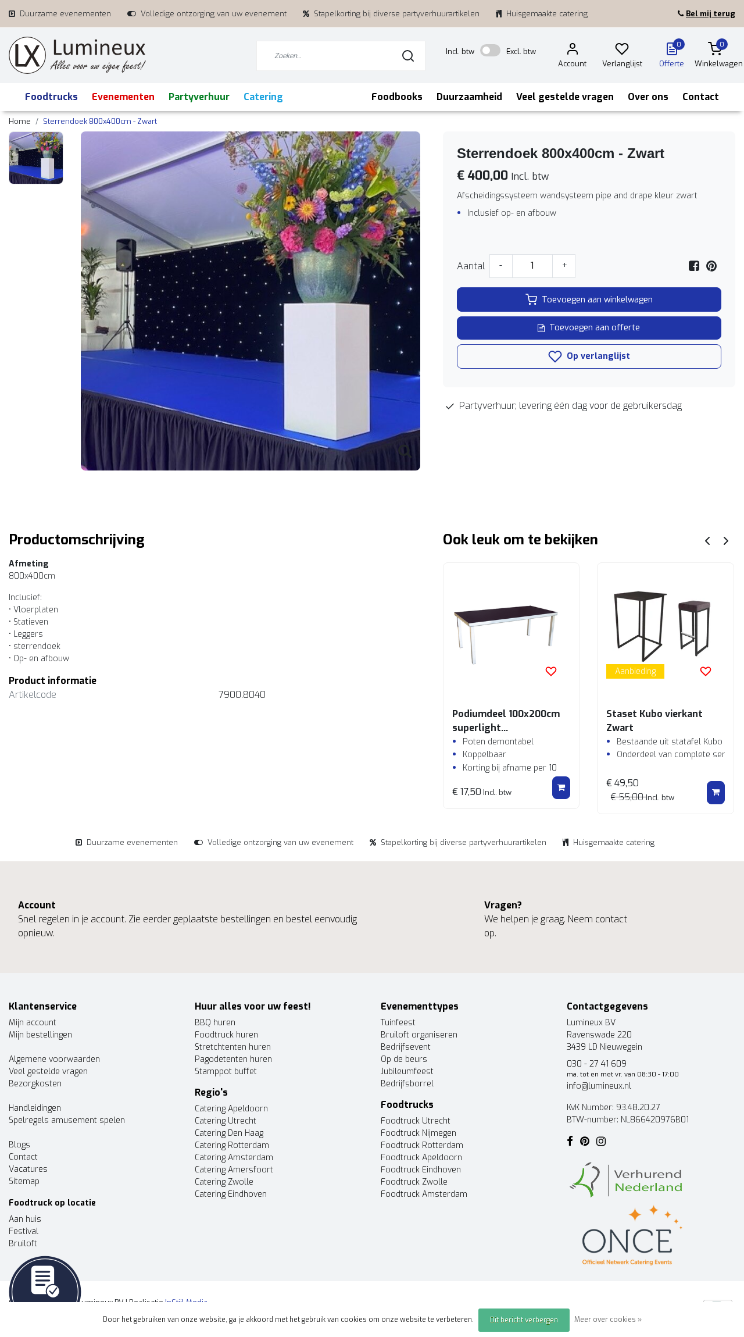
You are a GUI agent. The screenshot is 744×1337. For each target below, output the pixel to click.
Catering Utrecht (225, 1120)
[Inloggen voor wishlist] (551, 671)
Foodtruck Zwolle (414, 1182)
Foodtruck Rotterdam (422, 1145)
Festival (23, 1231)
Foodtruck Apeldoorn (421, 1157)
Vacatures (28, 1169)
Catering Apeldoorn (231, 1108)
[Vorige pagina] (707, 540)
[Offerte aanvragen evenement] (45, 1291)
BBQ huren (215, 1022)
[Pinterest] (711, 266)
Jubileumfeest (407, 1071)
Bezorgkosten (35, 1083)
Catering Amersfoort (234, 1169)
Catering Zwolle (224, 1182)
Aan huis (25, 1219)
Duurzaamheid (469, 97)
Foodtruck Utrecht (415, 1120)
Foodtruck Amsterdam (424, 1194)
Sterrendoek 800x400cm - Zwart (100, 121)
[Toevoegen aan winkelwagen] (561, 788)
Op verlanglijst (597, 356)
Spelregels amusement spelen (67, 1120)
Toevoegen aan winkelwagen (597, 299)
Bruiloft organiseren (419, 1034)
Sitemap (24, 1181)
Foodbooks (397, 97)
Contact (700, 97)
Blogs (19, 1144)
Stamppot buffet (226, 1071)
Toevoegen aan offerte (594, 327)
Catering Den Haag (229, 1133)
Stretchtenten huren (233, 1047)
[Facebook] (694, 266)
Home (20, 121)
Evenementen (123, 97)
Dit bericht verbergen (524, 1320)
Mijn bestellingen (40, 1034)
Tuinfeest (398, 1022)
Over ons (648, 97)
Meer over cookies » (608, 1319)
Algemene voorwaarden (54, 1059)
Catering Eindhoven (231, 1194)
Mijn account (32, 1022)
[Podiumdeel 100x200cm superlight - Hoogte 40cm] (511, 631)
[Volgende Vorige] (726, 540)
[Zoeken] (408, 55)
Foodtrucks (51, 97)
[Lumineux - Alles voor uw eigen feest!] (77, 55)
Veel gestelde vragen (565, 97)
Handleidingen (35, 1108)
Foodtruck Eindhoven (421, 1169)
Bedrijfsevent (406, 1047)
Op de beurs (404, 1059)
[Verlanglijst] (622, 51)
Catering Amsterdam (234, 1157)
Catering (263, 97)
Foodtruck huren (226, 1034)
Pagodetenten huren (233, 1059)
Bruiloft (23, 1243)
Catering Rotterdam (232, 1145)
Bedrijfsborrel (407, 1083)
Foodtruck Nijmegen (418, 1133)
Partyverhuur (199, 97)
